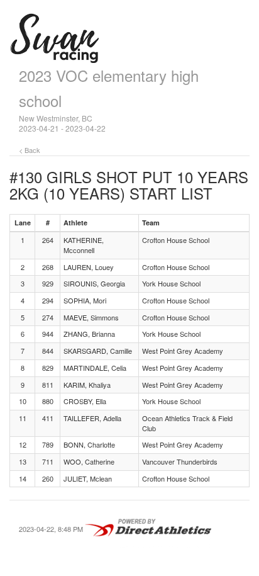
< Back (29, 150)
